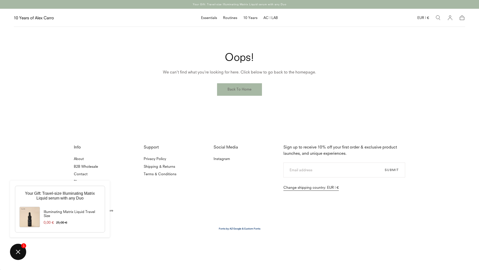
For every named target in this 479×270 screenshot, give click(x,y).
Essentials (209, 18)
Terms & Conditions (160, 174)
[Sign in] (450, 18)
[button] (423, 19)
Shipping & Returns (159, 166)
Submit (392, 170)
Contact (81, 174)
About (79, 158)
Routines (230, 18)
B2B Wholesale (86, 166)
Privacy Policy (155, 158)
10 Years (250, 18)
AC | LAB (270, 18)
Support (151, 146)
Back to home (239, 89)
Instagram (222, 158)
